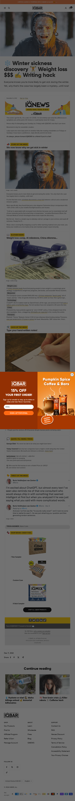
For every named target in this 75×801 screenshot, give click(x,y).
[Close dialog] (72, 374)
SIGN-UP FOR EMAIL (19, 413)
